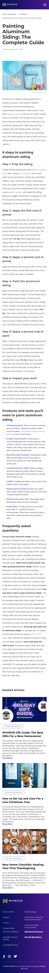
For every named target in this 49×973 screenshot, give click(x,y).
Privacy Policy (8, 928)
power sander (15, 192)
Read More (7, 758)
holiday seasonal (13, 792)
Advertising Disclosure (34, 932)
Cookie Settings (30, 912)
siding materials (15, 114)
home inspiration (9, 14)
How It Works (8, 912)
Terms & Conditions (10, 932)
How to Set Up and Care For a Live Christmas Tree (22, 800)
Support (6, 917)
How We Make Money (33, 937)
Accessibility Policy (10, 945)
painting (23, 14)
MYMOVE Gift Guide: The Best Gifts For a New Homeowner (22, 734)
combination (25, 173)
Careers (6, 923)
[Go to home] (10, 4)
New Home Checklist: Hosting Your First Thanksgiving (23, 866)
